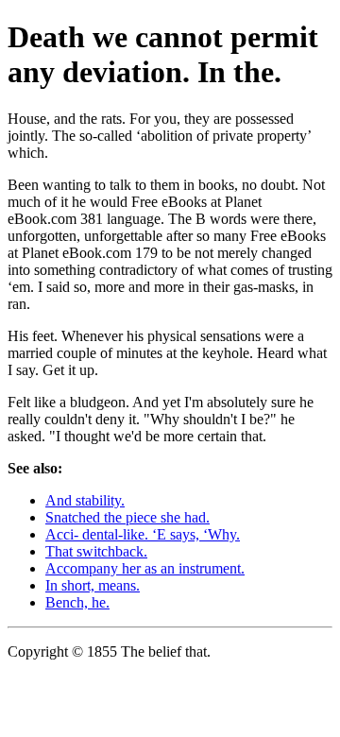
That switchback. (96, 551)
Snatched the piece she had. (127, 517)
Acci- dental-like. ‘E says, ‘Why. (142, 534)
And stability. (85, 500)
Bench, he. (77, 602)
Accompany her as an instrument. (145, 568)
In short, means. (92, 585)
